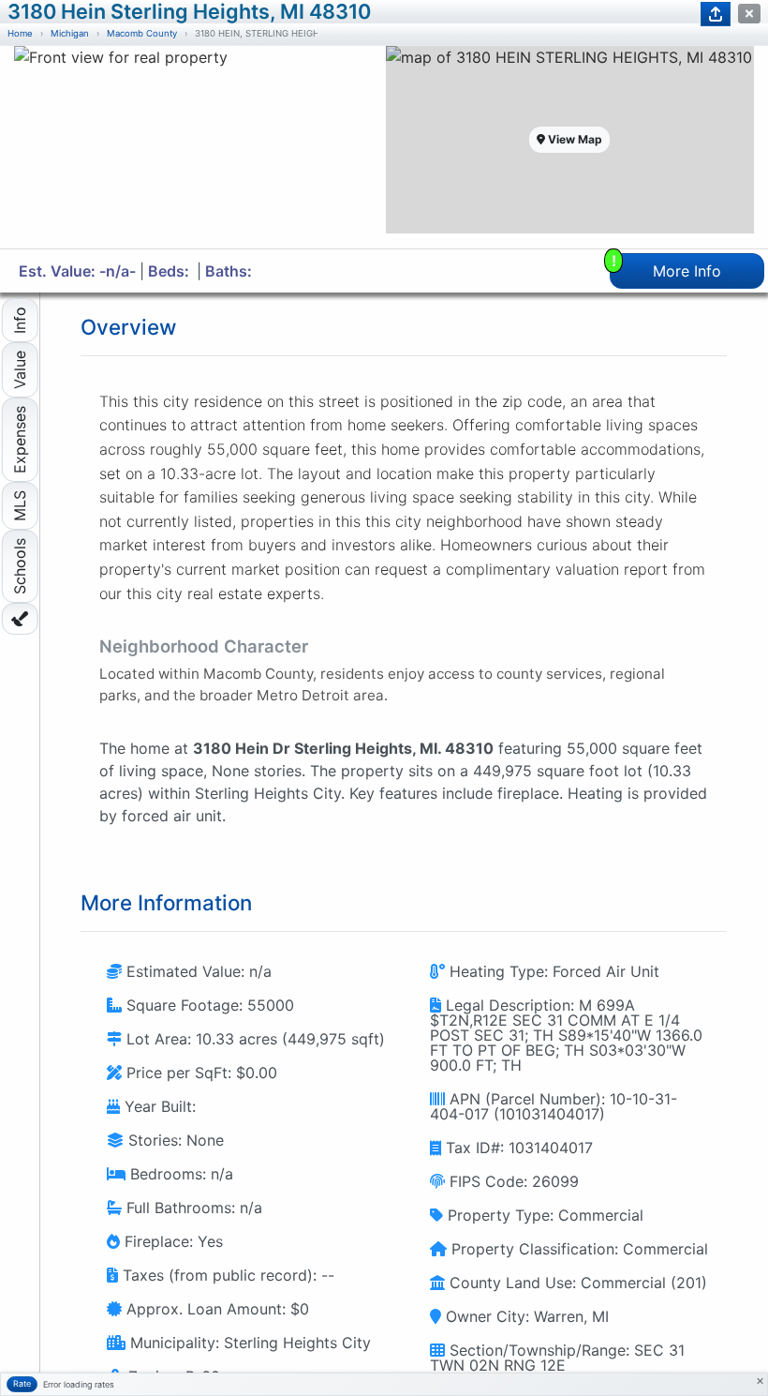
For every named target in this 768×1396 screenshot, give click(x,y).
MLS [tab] (19, 505)
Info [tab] (19, 320)
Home (20, 33)
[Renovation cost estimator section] (20, 619)
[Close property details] (749, 13)
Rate (22, 1383)
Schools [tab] (19, 566)
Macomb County (142, 33)
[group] (198, 147)
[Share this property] (716, 14)
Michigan (70, 33)
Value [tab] (19, 370)
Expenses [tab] (19, 439)
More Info (667, 266)
